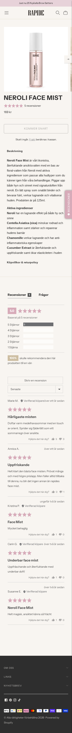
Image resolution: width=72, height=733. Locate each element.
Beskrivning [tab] (15, 151)
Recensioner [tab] (19, 295)
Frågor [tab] (43, 295)
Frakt (32, 139)
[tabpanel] (36, 206)
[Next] (68, 59)
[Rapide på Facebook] (6, 700)
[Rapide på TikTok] (19, 700)
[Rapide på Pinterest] (10, 700)
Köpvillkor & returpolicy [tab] (22, 262)
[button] (22, 105)
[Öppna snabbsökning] (57, 13)
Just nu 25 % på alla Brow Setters (36, 3)
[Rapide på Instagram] (14, 700)
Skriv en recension (35, 380)
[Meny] (6, 13)
